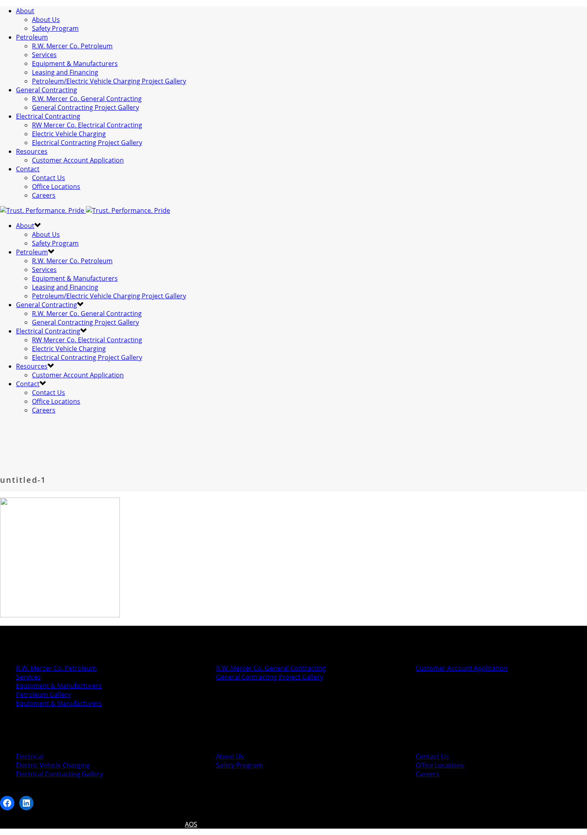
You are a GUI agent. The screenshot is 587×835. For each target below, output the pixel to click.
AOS (191, 824)
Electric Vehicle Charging (69, 133)
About (25, 10)
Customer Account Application (78, 160)
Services (44, 54)
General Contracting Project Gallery (85, 107)
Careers (44, 195)
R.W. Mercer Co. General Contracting (87, 98)
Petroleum (32, 37)
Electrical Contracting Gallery (59, 774)
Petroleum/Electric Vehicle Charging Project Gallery (109, 81)
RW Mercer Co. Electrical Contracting (87, 125)
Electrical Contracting (48, 116)
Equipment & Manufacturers (75, 63)
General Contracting (46, 89)
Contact (28, 169)
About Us (46, 19)
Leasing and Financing (65, 72)
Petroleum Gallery (43, 694)
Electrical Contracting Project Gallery (87, 142)
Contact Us (48, 177)
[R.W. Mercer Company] (85, 210)
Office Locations (56, 186)
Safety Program (55, 28)
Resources (32, 151)
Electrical (29, 756)
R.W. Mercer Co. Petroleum (72, 46)
